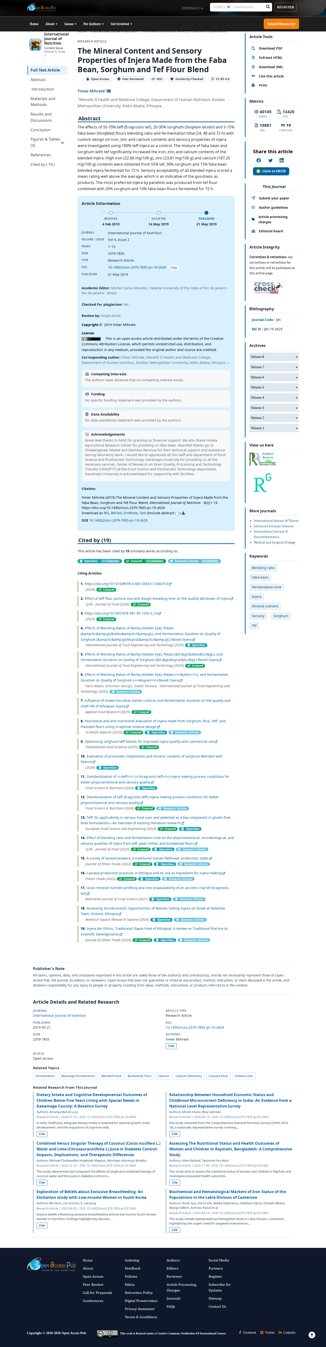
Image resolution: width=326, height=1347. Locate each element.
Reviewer (174, 1276)
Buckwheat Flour (140, 1076)
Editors (173, 1268)
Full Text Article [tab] (45, 70)
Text (143, 513)
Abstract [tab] (38, 79)
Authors (173, 1260)
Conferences (93, 1300)
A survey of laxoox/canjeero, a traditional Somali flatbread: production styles (148, 858)
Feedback (132, 1268)
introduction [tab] (42, 89)
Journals (191, 8)
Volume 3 (257, 408)
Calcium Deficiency (189, 1076)
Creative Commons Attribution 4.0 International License (191, 1333)
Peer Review (93, 1284)
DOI (159, 79)
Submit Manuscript (281, 24)
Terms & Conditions (141, 1317)
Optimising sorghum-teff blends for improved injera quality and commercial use (149, 741)
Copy (174, 267)
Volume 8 (257, 357)
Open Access (93, 1276)
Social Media (219, 1260)
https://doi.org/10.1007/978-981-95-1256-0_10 (121, 613)
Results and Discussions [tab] (41, 117)
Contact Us (217, 1306)
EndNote (131, 513)
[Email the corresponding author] (108, 91)
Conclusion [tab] (41, 129)
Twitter (269, 1332)
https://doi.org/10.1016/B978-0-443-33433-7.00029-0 (126, 583)
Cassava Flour (218, 1076)
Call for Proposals (97, 1292)
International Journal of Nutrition (59, 1015)
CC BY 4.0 (222, 79)
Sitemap (215, 1298)
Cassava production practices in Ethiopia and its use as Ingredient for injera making (154, 873)
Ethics (130, 1284)
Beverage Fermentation (78, 1076)
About (51, 24)
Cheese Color (244, 1076)
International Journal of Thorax (276, 521)
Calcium (163, 1076)
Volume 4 (257, 397)
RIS (106, 513)
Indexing (132, 1260)
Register (285, 7)
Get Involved (121, 24)
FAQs (171, 1306)
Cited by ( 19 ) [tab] (43, 164)
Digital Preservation (141, 1300)
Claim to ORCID (274, 171)
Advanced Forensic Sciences (274, 526)
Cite (171, 1046)
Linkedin (288, 1332)
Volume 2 (257, 418)
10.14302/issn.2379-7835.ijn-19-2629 (137, 267)
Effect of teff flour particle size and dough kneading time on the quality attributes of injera (157, 598)
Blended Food (111, 1076)
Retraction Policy (139, 1292)
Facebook (249, 1332)
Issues (70, 24)
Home (34, 24)
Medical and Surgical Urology (274, 542)
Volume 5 (257, 387)
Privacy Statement (139, 1308)
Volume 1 (257, 428)
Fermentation (45, 1076)
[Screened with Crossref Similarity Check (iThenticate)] (267, 286)
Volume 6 (257, 377)
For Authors (94, 24)
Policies (131, 1276)
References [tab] (41, 155)
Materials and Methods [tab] (43, 101)
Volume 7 (257, 367)
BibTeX (116, 513)
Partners (216, 1268)
